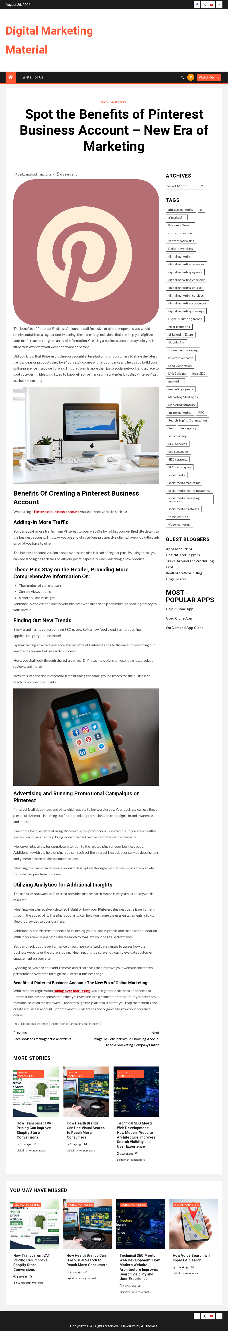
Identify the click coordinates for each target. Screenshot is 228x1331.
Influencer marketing (183, 350)
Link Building (177, 373)
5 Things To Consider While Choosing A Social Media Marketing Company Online (124, 1038)
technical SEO (178, 517)
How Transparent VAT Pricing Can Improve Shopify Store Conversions (31, 1262)
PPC (201, 412)
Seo (171, 428)
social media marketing (184, 483)
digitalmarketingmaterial (35, 174)
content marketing (181, 241)
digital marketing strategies (187, 303)
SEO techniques (179, 467)
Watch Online (209, 77)
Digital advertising (180, 248)
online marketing (179, 412)
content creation (180, 233)
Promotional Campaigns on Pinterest (75, 1023)
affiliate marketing (180, 209)
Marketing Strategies (34, 1023)
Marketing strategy (181, 405)
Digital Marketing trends (185, 319)
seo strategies (178, 451)
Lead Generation (180, 366)
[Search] (182, 77)
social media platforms (183, 509)
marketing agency (180, 389)
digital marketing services (186, 295)
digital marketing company (186, 280)
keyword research (180, 358)
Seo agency (188, 428)
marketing (175, 381)
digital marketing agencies (186, 264)
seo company (177, 436)
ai (201, 209)
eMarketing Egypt (180, 334)
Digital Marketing (113, 102)
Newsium (128, 1326)
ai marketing (176, 217)
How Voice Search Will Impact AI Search (191, 1257)
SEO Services (177, 444)
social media (176, 475)
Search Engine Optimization (187, 420)
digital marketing (179, 256)
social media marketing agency (189, 490)
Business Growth (180, 225)
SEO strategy (177, 459)
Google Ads (176, 342)
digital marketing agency (185, 272)
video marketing (179, 524)
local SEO (199, 373)
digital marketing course (185, 287)
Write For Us (33, 77)
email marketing (179, 327)
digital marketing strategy (186, 311)
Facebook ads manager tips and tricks (42, 1035)
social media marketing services (184, 499)
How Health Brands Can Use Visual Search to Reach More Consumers (87, 1260)
